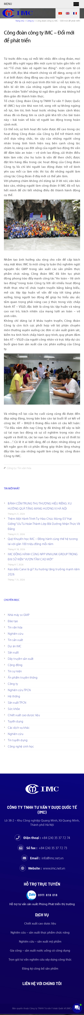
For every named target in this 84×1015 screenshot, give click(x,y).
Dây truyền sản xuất (21, 659)
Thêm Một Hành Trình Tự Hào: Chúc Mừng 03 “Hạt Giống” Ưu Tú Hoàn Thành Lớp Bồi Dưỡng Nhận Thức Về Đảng (44, 524)
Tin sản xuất (15, 640)
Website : (46, 868)
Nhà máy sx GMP (18, 615)
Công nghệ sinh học (21, 746)
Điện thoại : (46, 838)
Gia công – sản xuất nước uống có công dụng (40, 950)
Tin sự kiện (15, 671)
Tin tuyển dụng (18, 740)
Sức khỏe (14, 709)
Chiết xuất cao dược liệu (24, 715)
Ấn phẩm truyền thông (23, 677)
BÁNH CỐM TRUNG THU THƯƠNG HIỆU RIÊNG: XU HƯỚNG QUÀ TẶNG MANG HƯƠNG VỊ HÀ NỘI (40, 506)
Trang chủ (19, 21)
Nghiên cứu (15, 633)
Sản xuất (13, 652)
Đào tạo (13, 621)
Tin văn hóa (24, 468)
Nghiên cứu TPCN (19, 690)
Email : (46, 858)
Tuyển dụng (15, 721)
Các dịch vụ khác (18, 727)
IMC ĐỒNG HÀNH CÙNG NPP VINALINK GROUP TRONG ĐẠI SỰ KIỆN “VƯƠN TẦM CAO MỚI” (43, 557)
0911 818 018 (47, 895)
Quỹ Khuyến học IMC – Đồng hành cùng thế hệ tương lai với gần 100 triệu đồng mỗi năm (43, 541)
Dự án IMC (14, 646)
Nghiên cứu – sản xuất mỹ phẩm (40, 941)
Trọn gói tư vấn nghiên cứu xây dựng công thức (40, 959)
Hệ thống (14, 696)
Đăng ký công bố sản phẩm (40, 968)
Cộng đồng (15, 665)
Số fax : (46, 848)
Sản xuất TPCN (17, 702)
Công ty (30, 21)
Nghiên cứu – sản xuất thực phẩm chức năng (40, 932)
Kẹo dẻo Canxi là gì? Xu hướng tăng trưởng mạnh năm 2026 (44, 572)
